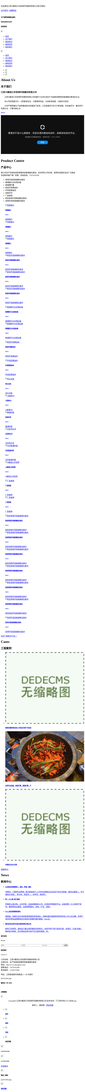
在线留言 (4, 1066)
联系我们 (8, 47)
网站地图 (49, 1005)
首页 (7, 36)
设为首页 (4, 10)
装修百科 (8, 44)
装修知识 (8, 42)
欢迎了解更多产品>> (9, 636)
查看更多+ (5, 869)
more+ (3, 112)
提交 (66, 945)
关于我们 (8, 39)
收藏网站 (12, 10)
